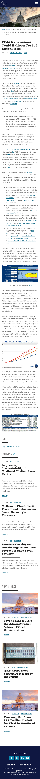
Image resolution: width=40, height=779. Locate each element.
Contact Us (11, 765)
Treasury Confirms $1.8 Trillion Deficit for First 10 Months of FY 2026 (19, 722)
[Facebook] (11, 758)
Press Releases (15, 617)
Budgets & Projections (26, 617)
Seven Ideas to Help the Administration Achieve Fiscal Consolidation (18, 625)
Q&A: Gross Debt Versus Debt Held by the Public (18, 674)
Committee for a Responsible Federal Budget (3, 3)
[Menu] (36, 3)
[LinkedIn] (22, 758)
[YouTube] (27, 758)
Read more (4, 573)
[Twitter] (17, 758)
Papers (13, 667)
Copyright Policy (25, 765)
